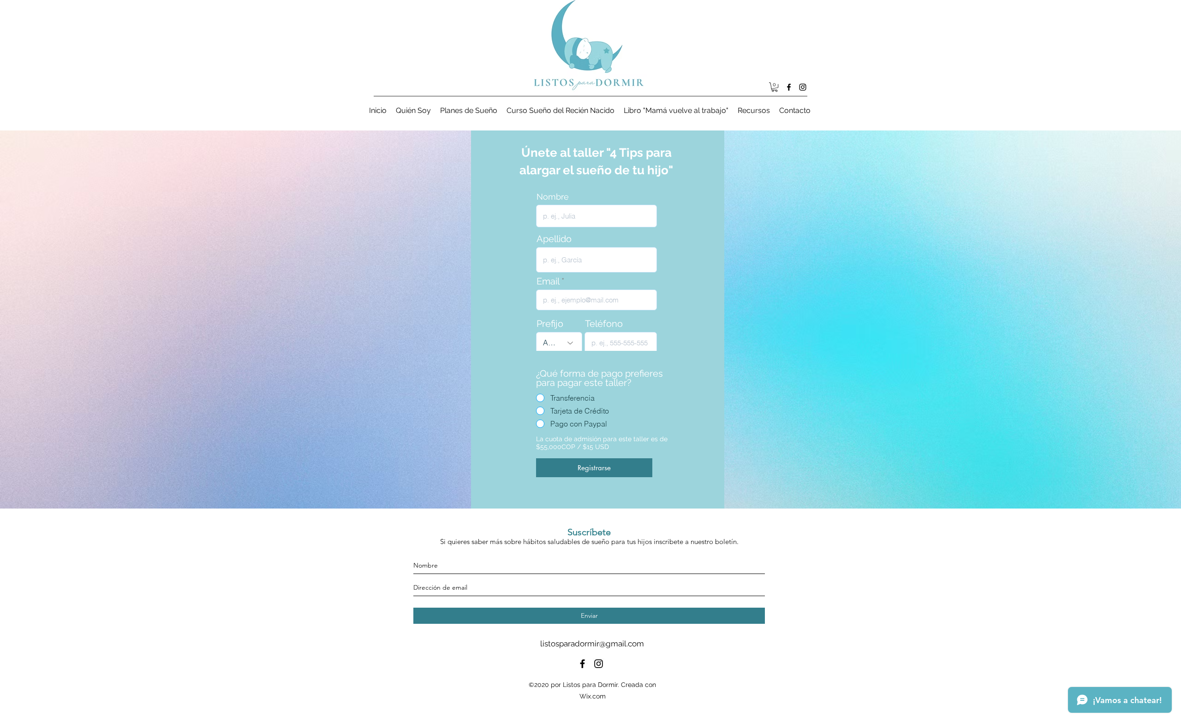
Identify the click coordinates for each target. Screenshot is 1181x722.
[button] (774, 87)
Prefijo (550, 323)
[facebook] (788, 87)
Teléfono (604, 323)
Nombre (553, 197)
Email (548, 281)
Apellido (554, 238)
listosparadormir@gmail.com (592, 643)
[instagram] (802, 87)
